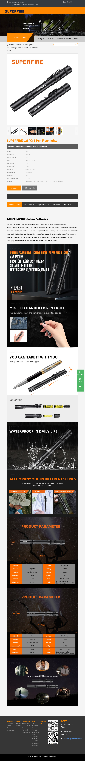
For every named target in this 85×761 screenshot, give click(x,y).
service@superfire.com (16, 2)
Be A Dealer (25, 723)
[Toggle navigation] (77, 11)
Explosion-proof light (64, 39)
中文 (64, 2)
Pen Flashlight (12, 48)
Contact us (10, 730)
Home (11, 45)
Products (19, 45)
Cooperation (26, 721)
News (18, 721)
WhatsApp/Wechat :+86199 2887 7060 (26, 5)
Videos (18, 726)
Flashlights (40, 39)
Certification (11, 728)
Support (34, 721)
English (69, 2)
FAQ (33, 723)
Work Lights (77, 39)
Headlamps (50, 39)
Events (18, 723)
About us (10, 721)
